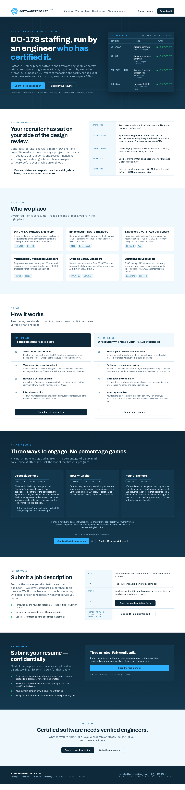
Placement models (117, 11)
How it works (98, 11)
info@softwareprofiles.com (133, 774)
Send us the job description (71, 541)
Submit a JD (166, 11)
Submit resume (145, 11)
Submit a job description (28, 86)
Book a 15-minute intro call (113, 541)
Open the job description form (135, 603)
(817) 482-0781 (158, 774)
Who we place (82, 11)
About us (68, 11)
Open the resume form (129, 668)
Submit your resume (62, 86)
